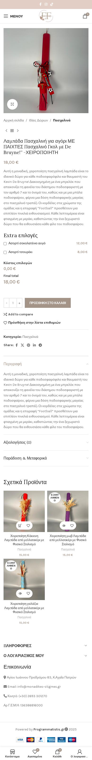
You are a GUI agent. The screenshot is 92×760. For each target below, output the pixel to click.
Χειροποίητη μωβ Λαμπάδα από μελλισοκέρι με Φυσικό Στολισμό (68, 540)
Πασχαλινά (62, 120)
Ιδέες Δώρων (38, 120)
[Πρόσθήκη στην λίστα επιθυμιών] (28, 525)
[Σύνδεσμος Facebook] (40, 4)
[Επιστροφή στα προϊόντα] (12, 130)
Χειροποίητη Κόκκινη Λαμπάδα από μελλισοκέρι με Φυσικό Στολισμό (24, 540)
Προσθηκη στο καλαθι (47, 303)
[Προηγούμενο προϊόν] (6, 130)
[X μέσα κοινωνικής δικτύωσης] (22, 345)
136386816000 (31, 705)
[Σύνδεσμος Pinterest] (28, 345)
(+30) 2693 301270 (33, 696)
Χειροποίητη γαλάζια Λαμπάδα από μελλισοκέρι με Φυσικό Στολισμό (24, 608)
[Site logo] (46, 16)
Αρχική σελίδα (14, 120)
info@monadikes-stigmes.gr (39, 687)
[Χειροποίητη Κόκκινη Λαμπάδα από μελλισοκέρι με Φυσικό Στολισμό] (24, 511)
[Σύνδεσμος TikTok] (51, 4)
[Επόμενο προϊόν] (18, 130)
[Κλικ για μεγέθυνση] (12, 104)
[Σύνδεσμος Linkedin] (34, 345)
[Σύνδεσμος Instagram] (46, 4)
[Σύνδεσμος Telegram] (40, 345)
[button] (20, 525)
